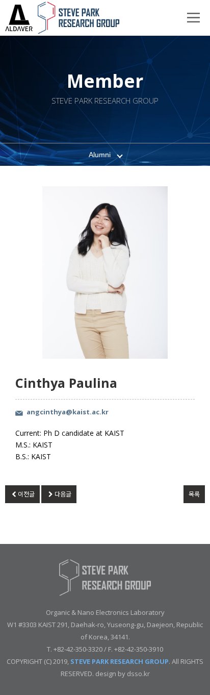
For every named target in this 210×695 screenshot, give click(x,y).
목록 (194, 494)
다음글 (63, 494)
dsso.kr (138, 673)
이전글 (26, 494)
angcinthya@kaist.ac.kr (68, 411)
